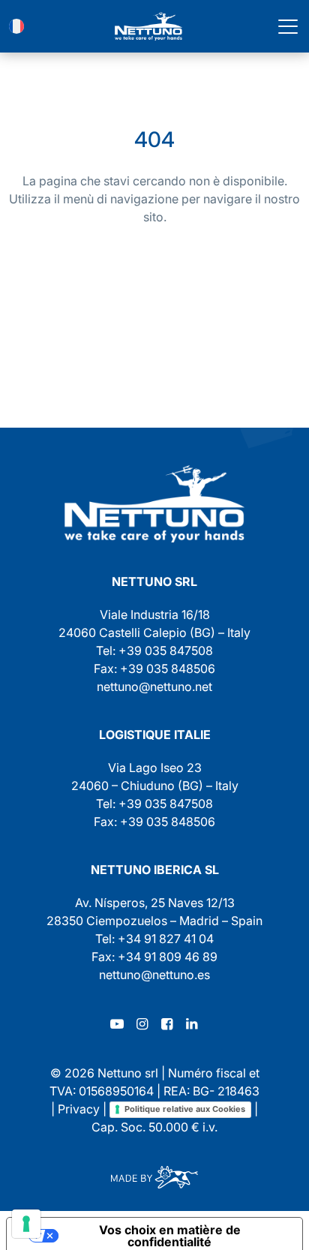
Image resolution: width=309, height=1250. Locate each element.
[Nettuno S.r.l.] (154, 503)
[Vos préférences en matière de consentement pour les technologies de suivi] (26, 1223)
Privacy (79, 1108)
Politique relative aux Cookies (184, 1109)
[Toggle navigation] (288, 26)
